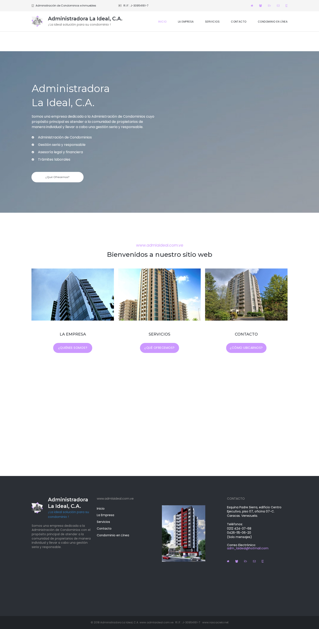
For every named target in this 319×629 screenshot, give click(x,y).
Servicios (103, 522)
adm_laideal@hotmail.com (247, 548)
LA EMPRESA (186, 21)
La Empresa (105, 515)
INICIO (162, 21)
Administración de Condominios (65, 137)
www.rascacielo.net (215, 622)
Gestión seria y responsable (62, 144)
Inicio (101, 508)
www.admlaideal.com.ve (156, 622)
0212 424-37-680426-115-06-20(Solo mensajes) (239, 532)
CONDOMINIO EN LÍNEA (273, 21)
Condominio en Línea (113, 535)
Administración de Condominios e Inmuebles (66, 5)
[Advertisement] (159, 41)
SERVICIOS (212, 21)
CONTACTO (239, 21)
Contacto (104, 528)
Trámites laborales (54, 159)
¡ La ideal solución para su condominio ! (68, 514)
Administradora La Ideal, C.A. (85, 19)
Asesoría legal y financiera (60, 152)
